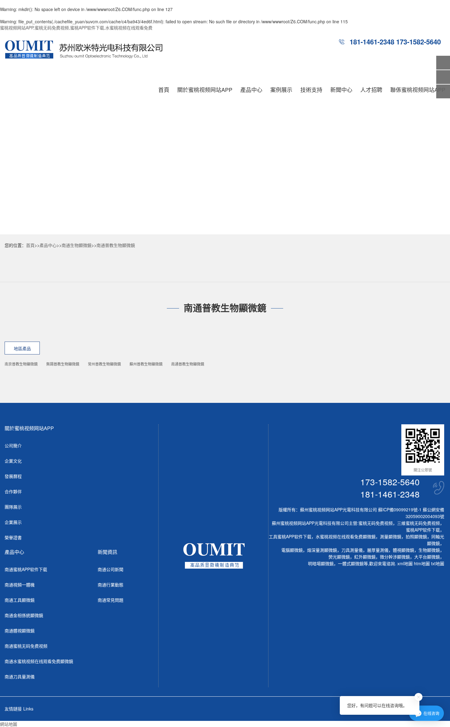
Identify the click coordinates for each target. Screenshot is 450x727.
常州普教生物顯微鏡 (104, 363)
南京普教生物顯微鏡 (21, 363)
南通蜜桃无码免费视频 (26, 646)
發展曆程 (13, 476)
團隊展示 (13, 507)
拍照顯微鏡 (416, 536)
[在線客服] (443, 77)
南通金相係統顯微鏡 (24, 615)
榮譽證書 (13, 537)
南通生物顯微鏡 (77, 245)
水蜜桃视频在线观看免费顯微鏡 (346, 536)
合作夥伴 (13, 491)
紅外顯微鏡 (365, 557)
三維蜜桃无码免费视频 (418, 523)
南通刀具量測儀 (20, 676)
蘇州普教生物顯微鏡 (146, 363)
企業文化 (13, 461)
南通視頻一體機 (20, 584)
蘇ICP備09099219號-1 (400, 509)
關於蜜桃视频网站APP (204, 89)
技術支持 (311, 89)
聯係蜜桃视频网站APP (417, 89)
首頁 (163, 89)
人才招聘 (371, 89)
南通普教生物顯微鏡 (115, 245)
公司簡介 (13, 445)
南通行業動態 (110, 584)
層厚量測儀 (377, 550)
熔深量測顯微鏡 (322, 550)
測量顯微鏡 (390, 536)
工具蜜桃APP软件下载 (290, 536)
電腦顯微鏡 (292, 550)
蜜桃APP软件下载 (423, 530)
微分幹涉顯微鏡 (395, 557)
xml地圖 (405, 563)
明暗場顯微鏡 (321, 563)
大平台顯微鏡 (427, 557)
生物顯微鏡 (429, 550)
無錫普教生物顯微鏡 (62, 363)
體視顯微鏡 (403, 550)
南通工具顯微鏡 (20, 600)
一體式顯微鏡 (351, 563)
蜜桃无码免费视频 (375, 523)
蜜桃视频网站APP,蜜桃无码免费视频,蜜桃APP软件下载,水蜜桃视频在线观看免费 (76, 28)
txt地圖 (437, 563)
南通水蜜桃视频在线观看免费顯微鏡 (39, 661)
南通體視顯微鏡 (20, 630)
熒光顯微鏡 (339, 557)
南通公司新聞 (110, 569)
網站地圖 (8, 724)
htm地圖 (422, 563)
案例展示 (281, 89)
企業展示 (13, 522)
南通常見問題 (110, 600)
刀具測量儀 (352, 550)
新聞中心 (341, 89)
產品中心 (251, 89)
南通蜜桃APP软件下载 (26, 569)
